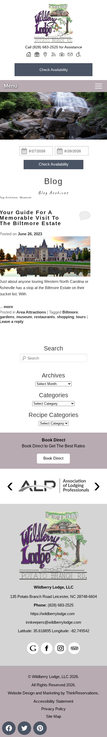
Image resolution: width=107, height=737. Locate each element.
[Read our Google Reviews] (33, 648)
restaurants (44, 317)
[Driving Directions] (45, 54)
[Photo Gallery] (61, 54)
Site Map (53, 716)
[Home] (28, 54)
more (8, 306)
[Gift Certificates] (37, 54)
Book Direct (53, 440)
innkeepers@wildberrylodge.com (53, 622)
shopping (65, 317)
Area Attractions (31, 312)
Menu (10, 86)
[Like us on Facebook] (46, 648)
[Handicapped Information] (78, 54)
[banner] (53, 451)
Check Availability (53, 70)
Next (97, 486)
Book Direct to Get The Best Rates (53, 446)
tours (81, 317)
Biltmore (70, 312)
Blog (53, 181)
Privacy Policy (53, 709)
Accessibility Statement (53, 701)
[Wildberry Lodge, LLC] (53, 41)
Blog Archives (53, 192)
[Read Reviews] (74, 648)
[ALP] (53, 486)
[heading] (53, 186)
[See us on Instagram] (60, 648)
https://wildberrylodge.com (52, 613)
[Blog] (53, 54)
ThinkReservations (82, 693)
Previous (9, 486)
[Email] (70, 54)
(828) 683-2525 (45, 47)
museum (24, 317)
